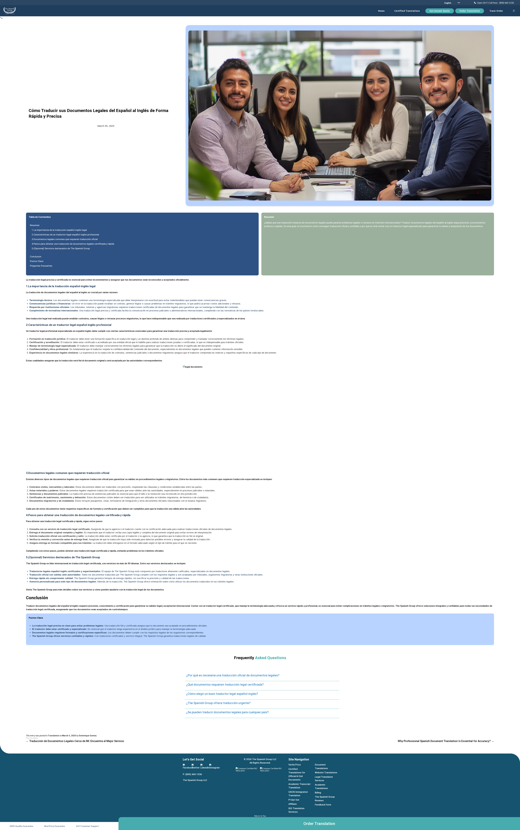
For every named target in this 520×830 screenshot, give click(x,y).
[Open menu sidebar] (513, 11)
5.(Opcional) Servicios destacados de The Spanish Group (61, 248)
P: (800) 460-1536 (192, 774)
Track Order (496, 10)
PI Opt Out (293, 799)
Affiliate (292, 804)
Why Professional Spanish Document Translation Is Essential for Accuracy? (446, 741)
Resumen (34, 225)
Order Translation (469, 10)
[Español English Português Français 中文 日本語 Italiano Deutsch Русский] (451, 2)
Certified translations (407, 10)
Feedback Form (323, 804)
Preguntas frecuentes (41, 265)
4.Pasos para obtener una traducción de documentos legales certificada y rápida (73, 243)
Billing (318, 792)
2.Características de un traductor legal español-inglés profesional (65, 234)
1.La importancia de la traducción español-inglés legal (59, 230)
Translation (53, 735)
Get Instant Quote (440, 10)
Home (381, 10)
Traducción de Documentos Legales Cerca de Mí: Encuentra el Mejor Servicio (75, 741)
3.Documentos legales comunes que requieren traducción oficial (65, 239)
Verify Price (294, 764)
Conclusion (35, 256)
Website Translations (326, 772)
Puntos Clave (36, 261)
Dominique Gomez (88, 735)
